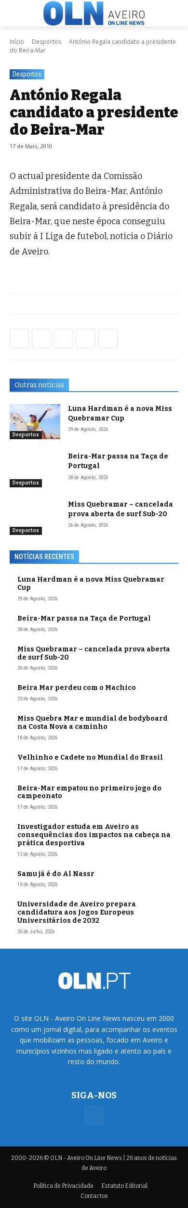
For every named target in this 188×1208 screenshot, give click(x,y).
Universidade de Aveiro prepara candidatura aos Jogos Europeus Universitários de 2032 (76, 912)
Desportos (46, 42)
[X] (63, 338)
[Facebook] (19, 338)
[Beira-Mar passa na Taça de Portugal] (35, 469)
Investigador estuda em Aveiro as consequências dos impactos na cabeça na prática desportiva (94, 835)
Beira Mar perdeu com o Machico (76, 688)
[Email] (108, 338)
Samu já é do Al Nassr (55, 874)
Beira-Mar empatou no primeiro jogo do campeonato (89, 792)
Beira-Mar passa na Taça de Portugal (84, 618)
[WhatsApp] (41, 338)
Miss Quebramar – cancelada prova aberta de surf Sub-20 (93, 653)
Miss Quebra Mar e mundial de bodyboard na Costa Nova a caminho (92, 722)
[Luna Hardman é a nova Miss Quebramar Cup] (35, 422)
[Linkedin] (85, 338)
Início (17, 42)
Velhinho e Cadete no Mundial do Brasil (90, 757)
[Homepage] (94, 13)
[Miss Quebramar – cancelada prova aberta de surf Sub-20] (35, 517)
